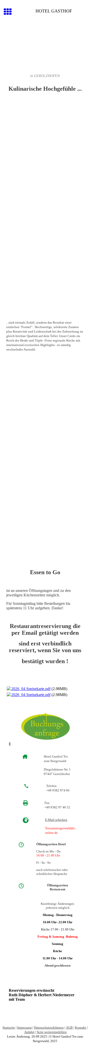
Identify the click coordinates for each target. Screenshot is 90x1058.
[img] (45, 46)
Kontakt (80, 1027)
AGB (69, 1027)
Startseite (8, 1027)
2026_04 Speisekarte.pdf (30, 689)
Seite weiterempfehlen (52, 1032)
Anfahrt (29, 1032)
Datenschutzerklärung (49, 1027)
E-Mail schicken (56, 820)
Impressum (24, 1027)
